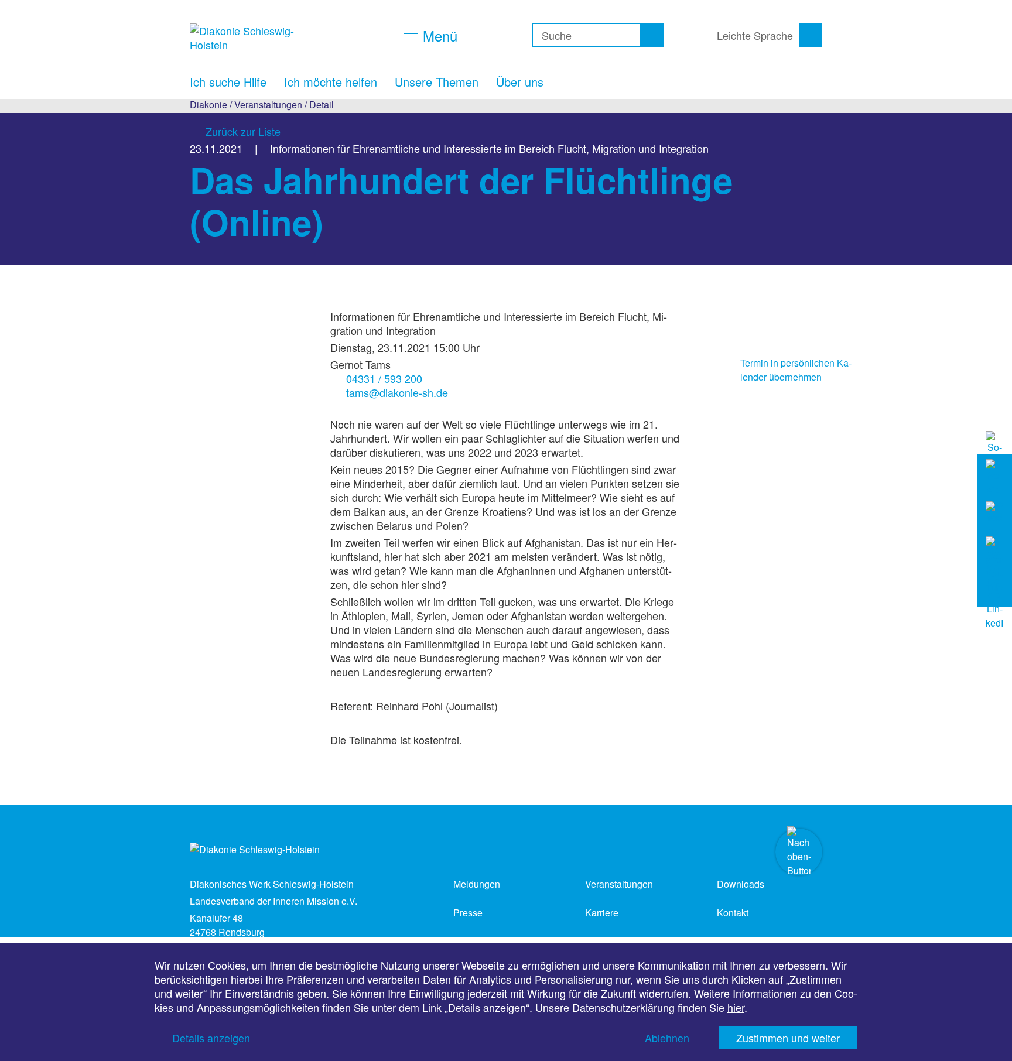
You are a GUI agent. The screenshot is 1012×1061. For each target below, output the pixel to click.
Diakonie (208, 104)
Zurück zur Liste (243, 131)
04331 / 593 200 (384, 378)
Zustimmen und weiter (788, 1037)
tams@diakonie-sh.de (397, 392)
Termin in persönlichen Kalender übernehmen (796, 370)
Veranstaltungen (268, 104)
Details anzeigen (211, 1037)
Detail (321, 104)
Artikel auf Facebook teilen (720, 315)
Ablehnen (667, 1037)
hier (735, 1007)
